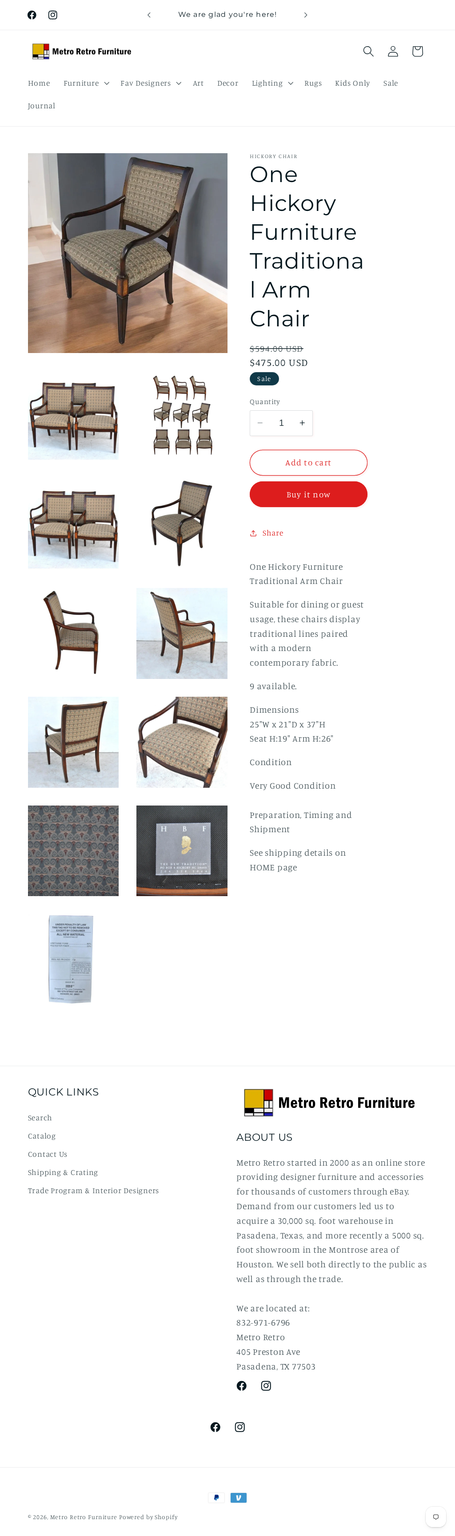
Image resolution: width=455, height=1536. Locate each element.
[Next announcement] (306, 15)
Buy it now (309, 494)
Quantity (265, 401)
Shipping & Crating (63, 1172)
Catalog (42, 1135)
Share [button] (273, 532)
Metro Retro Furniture (84, 1516)
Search (40, 1117)
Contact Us (48, 1154)
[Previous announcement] (149, 15)
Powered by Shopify (148, 1516)
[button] (85, 83)
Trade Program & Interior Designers (94, 1190)
